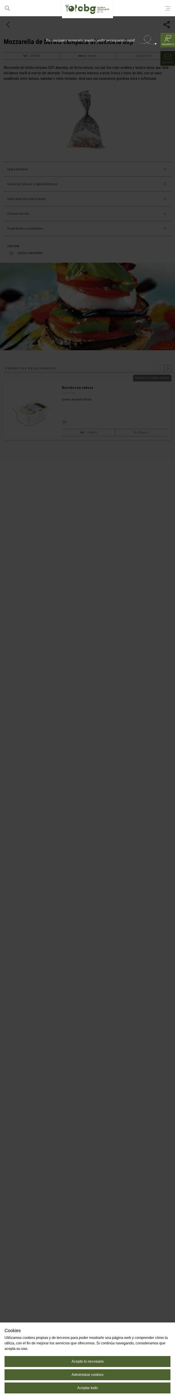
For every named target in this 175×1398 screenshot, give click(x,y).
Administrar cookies (87, 1375)
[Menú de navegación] (167, 8)
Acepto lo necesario (88, 1361)
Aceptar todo (87, 1388)
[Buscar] (7, 8)
